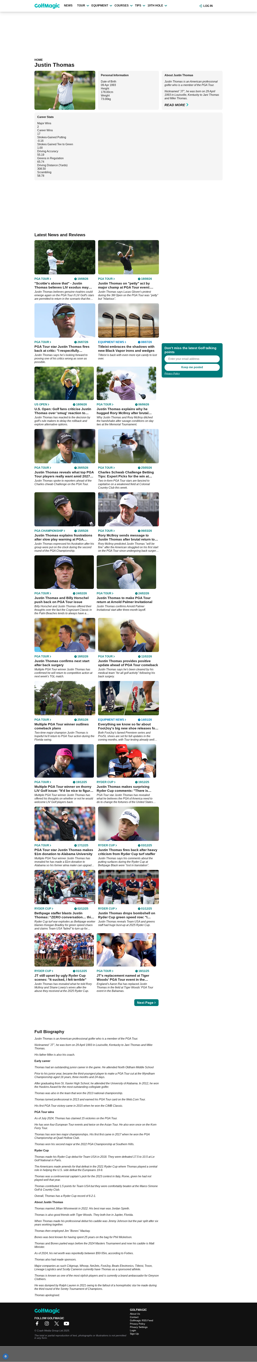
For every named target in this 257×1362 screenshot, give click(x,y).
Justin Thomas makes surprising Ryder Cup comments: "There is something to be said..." (123, 789)
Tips (138, 5)
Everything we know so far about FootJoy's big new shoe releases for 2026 (127, 726)
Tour (81, 5)
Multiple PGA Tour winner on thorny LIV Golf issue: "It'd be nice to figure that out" (63, 789)
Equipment (99, 5)
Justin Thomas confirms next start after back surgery (61, 663)
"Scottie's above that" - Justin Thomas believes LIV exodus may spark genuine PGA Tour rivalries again (61, 285)
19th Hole (155, 5)
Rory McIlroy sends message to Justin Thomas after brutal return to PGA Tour (126, 537)
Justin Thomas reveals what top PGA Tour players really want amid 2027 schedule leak (64, 474)
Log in (208, 5)
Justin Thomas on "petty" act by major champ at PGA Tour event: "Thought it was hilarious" (124, 285)
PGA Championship (48, 530)
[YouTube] (67, 1324)
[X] (57, 1324)
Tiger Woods (84, 1214)
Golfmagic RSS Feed (141, 1320)
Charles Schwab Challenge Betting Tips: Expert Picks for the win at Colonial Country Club (126, 474)
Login (133, 1330)
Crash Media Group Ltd (50, 1330)
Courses (122, 5)
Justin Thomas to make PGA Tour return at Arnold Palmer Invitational (124, 600)
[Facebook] (37, 1324)
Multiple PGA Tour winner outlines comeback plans (61, 726)
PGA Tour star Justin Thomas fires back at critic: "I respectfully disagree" (62, 349)
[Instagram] (47, 1324)
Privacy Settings (139, 1327)
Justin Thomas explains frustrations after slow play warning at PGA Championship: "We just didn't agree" (64, 537)
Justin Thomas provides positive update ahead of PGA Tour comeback (128, 663)
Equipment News (111, 342)
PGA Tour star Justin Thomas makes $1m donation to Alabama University (63, 852)
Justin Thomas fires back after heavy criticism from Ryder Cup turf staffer (127, 852)
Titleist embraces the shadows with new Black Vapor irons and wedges (126, 348)
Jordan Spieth (120, 1208)
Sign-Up (134, 1333)
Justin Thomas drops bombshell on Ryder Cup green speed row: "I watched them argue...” (126, 915)
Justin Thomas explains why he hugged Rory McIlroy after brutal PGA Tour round (122, 411)
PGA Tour (207, 85)
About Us (135, 1314)
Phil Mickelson (122, 1237)
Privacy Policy (172, 373)
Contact (134, 1317)
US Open (40, 404)
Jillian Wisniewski (66, 1208)
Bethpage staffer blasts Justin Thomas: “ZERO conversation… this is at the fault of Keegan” (63, 915)
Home (38, 59)
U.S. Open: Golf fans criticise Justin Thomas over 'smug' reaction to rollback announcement (62, 411)
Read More (175, 105)
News (68, 5)
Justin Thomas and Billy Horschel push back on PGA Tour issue (61, 600)
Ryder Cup (105, 782)
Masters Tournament (108, 1243)
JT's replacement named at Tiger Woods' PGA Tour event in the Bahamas (123, 978)
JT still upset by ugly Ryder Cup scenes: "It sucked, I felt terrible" (60, 977)
